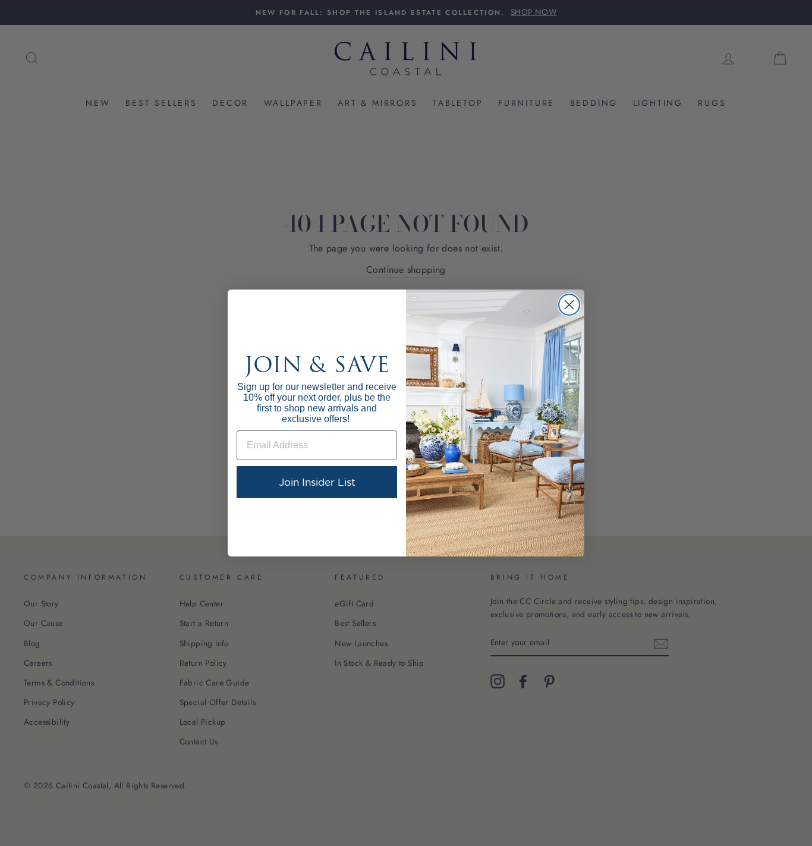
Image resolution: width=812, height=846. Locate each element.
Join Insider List (317, 482)
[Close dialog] (569, 304)
